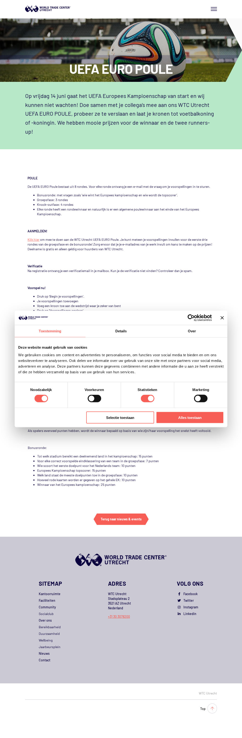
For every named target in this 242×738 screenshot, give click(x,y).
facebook (190, 594)
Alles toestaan (190, 417)
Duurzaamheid (49, 634)
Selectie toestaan (120, 417)
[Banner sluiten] (222, 318)
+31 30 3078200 (119, 617)
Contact (44, 660)
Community (47, 607)
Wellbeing (45, 640)
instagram (190, 607)
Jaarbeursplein (49, 647)
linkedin (189, 614)
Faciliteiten (47, 600)
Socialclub (46, 614)
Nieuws (44, 653)
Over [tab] (192, 331)
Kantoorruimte (49, 594)
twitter (188, 600)
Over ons (45, 620)
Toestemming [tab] (50, 331)
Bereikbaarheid (50, 627)
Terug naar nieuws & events (121, 519)
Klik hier (33, 239)
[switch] (94, 398)
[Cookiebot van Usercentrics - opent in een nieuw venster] (191, 317)
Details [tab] (121, 331)
